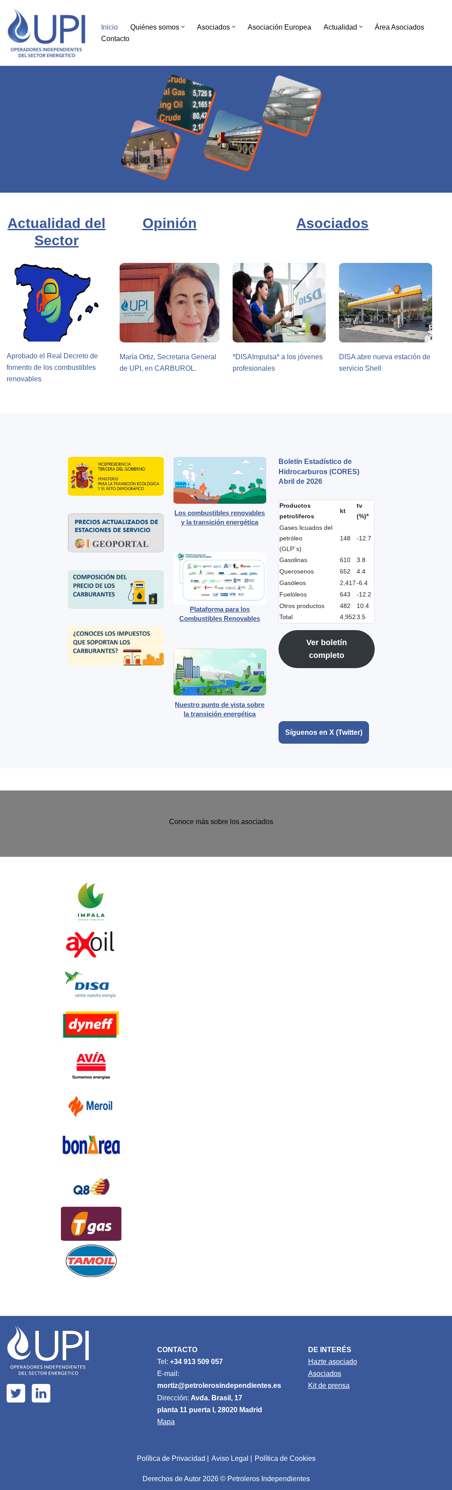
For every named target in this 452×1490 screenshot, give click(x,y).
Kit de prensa (329, 1385)
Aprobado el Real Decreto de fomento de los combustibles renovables (52, 367)
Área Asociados (399, 27)
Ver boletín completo (326, 649)
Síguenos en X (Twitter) (323, 732)
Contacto (115, 38)
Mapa (166, 1421)
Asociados (332, 223)
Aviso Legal (230, 1458)
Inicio (109, 27)
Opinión (170, 223)
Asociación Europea (279, 27)
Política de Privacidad (171, 1458)
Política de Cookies (285, 1458)
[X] (16, 1393)
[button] (183, 26)
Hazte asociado (332, 1361)
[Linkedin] (41, 1393)
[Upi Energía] (46, 33)
